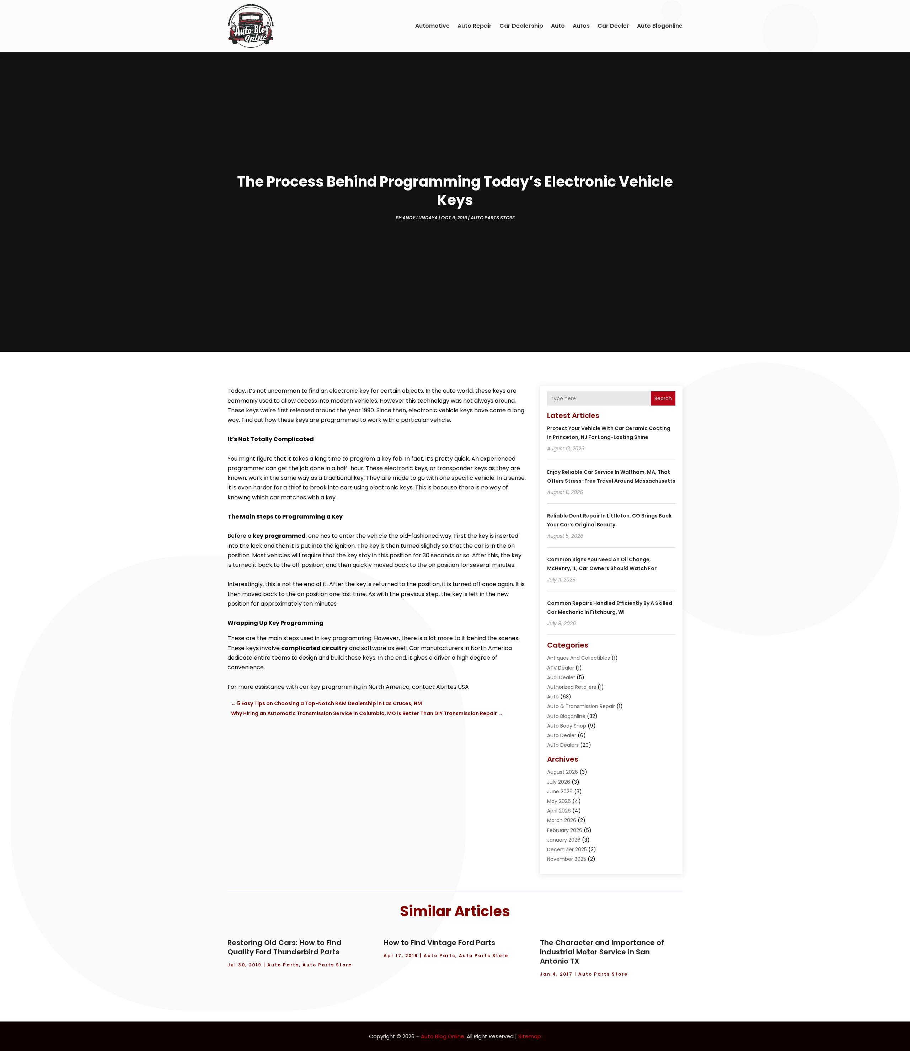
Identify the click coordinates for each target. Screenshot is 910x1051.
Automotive (432, 26)
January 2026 (563, 839)
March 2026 (561, 820)
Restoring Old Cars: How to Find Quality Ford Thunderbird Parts (284, 947)
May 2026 (559, 801)
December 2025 (567, 849)
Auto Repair (474, 26)
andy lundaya (420, 217)
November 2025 (566, 859)
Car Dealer (613, 26)
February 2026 (564, 830)
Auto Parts (283, 965)
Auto (558, 26)
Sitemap (529, 1036)
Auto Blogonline (659, 26)
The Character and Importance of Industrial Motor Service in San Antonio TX (602, 952)
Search (663, 398)
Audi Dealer (561, 677)
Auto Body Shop (566, 725)
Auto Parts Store (493, 217)
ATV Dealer (560, 667)
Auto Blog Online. (443, 1036)
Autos (581, 26)
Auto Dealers (563, 745)
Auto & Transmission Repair (581, 706)
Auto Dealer (561, 735)
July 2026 (558, 781)
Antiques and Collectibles (578, 657)
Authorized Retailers (571, 687)
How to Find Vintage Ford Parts (439, 943)
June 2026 (560, 791)
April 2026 (559, 810)
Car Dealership (521, 26)
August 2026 (562, 772)
